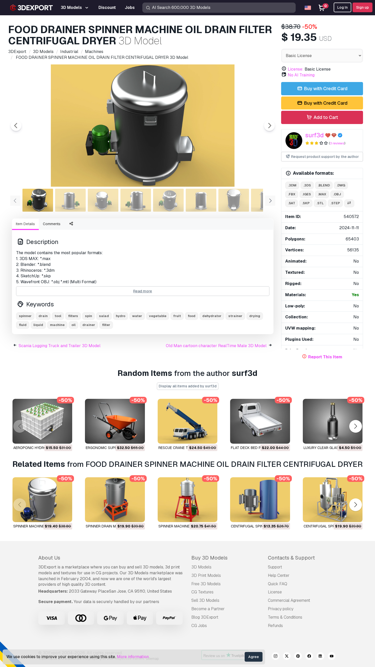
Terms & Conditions (285, 617)
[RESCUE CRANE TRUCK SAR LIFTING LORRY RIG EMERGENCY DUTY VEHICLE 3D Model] (187, 421)
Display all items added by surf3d (188, 386)
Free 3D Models (206, 584)
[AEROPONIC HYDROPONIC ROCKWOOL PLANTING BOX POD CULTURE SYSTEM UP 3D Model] (42, 421)
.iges (306, 194)
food (191, 316)
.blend (324, 185)
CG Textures (202, 592)
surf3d (314, 135)
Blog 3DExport (204, 617)
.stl (320, 203)
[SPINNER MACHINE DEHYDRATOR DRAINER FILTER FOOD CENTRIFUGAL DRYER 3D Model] (187, 499)
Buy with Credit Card (325, 88)
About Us (49, 557)
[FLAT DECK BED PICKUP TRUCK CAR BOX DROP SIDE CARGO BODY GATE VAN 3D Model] (260, 421)
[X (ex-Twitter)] (287, 657)
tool (58, 316)
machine (57, 325)
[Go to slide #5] (168, 200)
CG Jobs (199, 625)
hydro (120, 316)
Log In (342, 7)
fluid (23, 325)
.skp (306, 203)
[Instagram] (275, 657)
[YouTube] (332, 657)
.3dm (292, 185)
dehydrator (211, 316)
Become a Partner (208, 608)
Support (275, 567)
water (137, 316)
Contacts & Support (291, 557)
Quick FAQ (277, 584)
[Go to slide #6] (201, 200)
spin (88, 316)
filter (106, 325)
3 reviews (337, 143)
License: (296, 69)
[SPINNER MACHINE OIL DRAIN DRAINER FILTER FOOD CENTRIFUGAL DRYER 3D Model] (42, 499)
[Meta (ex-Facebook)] (309, 657)
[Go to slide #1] (37, 200)
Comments (51, 224)
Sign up (362, 7)
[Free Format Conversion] (349, 203)
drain (43, 316)
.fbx (291, 194)
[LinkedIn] (320, 657)
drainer (88, 325)
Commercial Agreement (289, 600)
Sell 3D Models (205, 600)
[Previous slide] (16, 125)
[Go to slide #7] (233, 200)
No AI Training (301, 75)
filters (73, 316)
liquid (38, 325)
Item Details (25, 224)
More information (133, 656)
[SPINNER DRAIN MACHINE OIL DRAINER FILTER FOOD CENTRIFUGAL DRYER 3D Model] (115, 499)
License (275, 592)
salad (104, 316)
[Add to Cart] (54, 436)
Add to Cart (325, 117)
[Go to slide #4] (135, 200)
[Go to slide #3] (103, 200)
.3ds (307, 185)
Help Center (279, 575)
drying (254, 316)
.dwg (341, 185)
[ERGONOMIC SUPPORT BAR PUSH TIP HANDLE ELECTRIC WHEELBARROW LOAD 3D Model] (115, 421)
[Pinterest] (298, 657)
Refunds (275, 625)
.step (335, 203)
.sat (291, 203)
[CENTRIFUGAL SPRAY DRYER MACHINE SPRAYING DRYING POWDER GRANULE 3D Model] (332, 499)
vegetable (157, 316)
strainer (235, 316)
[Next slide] (269, 125)
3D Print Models (206, 575)
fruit (177, 316)
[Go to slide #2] (70, 200)
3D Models (201, 567)
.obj (337, 194)
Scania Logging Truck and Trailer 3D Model (60, 345)
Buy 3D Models (209, 557)
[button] (355, 426)
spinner (25, 316)
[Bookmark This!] (64, 436)
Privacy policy (280, 608)
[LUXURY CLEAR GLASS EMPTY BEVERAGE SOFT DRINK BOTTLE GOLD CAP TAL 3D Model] (332, 421)
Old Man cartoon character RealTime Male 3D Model (216, 345)
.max (322, 194)
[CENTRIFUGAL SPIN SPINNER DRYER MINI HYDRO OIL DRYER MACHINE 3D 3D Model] (260, 499)
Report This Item (325, 357)
